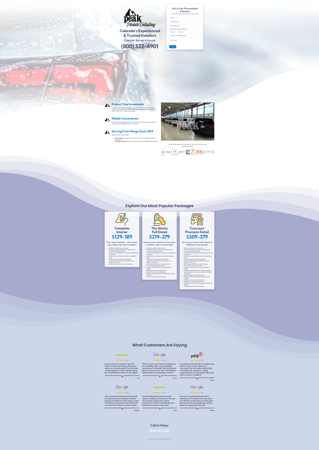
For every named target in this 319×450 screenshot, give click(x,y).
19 (203, 144)
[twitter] (159, 436)
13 (192, 144)
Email (173, 32)
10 (186, 144)
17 (200, 144)
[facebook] (156, 436)
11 (188, 144)
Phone (181, 32)
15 (196, 144)
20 (205, 144)
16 (198, 144)
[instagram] (162, 436)
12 (190, 144)
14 (194, 144)
